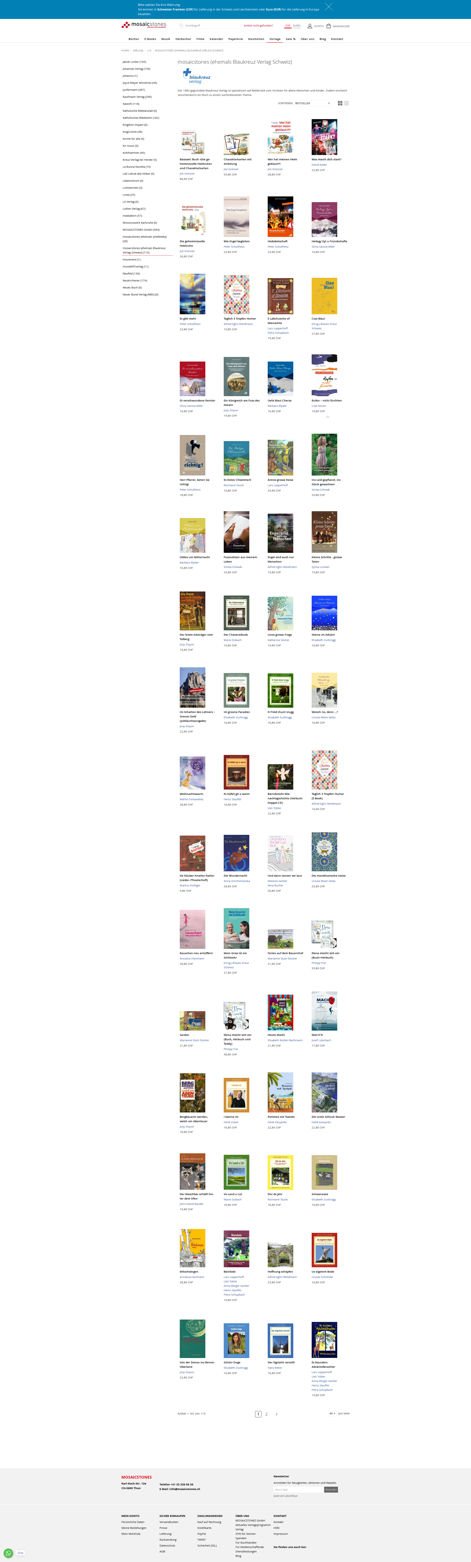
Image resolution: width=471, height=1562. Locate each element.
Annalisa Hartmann (192, 958)
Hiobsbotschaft (278, 241)
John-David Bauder (192, 1204)
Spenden (241, 1538)
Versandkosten (169, 1522)
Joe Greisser (187, 173)
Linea (129, 194)
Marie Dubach (233, 640)
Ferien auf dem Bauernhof (285, 953)
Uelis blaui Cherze (280, 400)
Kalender (216, 39)
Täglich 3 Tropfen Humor (240, 318)
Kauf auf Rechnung (209, 1522)
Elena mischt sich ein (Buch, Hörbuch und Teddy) (238, 1039)
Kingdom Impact (135, 124)
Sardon (184, 1035)
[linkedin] (307, 1552)
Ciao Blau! (318, 318)
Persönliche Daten (132, 1522)
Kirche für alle (133, 138)
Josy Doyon (231, 410)
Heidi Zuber (231, 1122)
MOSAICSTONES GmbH (141, 229)
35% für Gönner (246, 1533)
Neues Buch (132, 287)
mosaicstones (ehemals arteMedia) (145, 239)
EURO (297, 25)
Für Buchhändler (246, 1542)
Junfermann (134, 89)
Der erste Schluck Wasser (328, 1117)
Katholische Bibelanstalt (140, 110)
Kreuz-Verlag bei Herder (140, 159)
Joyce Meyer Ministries (140, 82)
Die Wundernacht (235, 876)
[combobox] (211, 26)
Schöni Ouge (232, 1362)
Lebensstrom (133, 180)
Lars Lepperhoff (278, 328)
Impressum (281, 1533)
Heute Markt (276, 1035)
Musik (165, 39)
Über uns (307, 39)
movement (131, 259)
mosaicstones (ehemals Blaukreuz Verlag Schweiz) (144, 250)
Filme (200, 39)
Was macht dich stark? (326, 159)
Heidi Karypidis (277, 1122)
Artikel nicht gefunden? (258, 25)
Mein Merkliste (130, 1533)
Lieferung (165, 1533)
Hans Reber (275, 1367)
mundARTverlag (135, 266)
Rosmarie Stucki (234, 485)
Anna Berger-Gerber (236, 1286)
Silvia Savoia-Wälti (323, 246)
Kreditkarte (204, 1528)
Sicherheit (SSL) (207, 1545)
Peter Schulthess (234, 246)
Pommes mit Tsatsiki (281, 1117)
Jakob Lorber (134, 62)
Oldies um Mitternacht (195, 557)
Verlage (275, 39)
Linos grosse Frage (280, 635)
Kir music (130, 145)
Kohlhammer (134, 152)
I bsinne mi (231, 1117)
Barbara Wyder (277, 406)
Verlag (239, 1529)
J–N (149, 50)
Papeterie (236, 39)
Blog (323, 39)
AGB (162, 1551)
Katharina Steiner (278, 640)
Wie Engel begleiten (237, 241)
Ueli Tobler (274, 808)
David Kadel (319, 164)
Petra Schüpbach (278, 332)
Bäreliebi (230, 1272)
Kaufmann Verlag (137, 96)
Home (125, 50)
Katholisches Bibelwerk (141, 117)
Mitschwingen (189, 1272)
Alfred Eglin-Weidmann (238, 324)
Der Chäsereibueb (236, 635)
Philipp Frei (319, 963)
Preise (163, 1528)
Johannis (130, 76)
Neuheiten (256, 39)
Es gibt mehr (188, 318)
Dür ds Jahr (275, 1194)
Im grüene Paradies (237, 712)
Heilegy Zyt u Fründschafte (329, 241)
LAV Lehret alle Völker (138, 173)
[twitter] (299, 1552)
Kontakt (337, 39)
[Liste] (346, 103)
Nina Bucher (275, 885)
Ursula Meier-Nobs (324, 717)
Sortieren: (285, 103)
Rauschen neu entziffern (196, 953)
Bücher (134, 39)
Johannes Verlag (136, 69)
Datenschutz (167, 1545)
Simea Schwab (321, 489)
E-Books (150, 39)
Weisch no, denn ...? (325, 712)
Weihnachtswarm (191, 794)
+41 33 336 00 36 (182, 1484)
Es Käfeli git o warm (236, 794)
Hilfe (276, 1528)
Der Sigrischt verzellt (281, 1362)
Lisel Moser (319, 406)
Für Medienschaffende (250, 1547)
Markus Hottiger (190, 885)
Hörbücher (183, 39)
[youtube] (283, 1552)
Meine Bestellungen (133, 1528)
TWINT (201, 1539)
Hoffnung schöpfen (280, 1272)
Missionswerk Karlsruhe (140, 222)
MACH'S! (317, 1035)
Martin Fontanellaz (191, 799)
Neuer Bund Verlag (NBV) (140, 294)
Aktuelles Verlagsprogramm (253, 1525)
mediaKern (132, 215)
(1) (327, 416)
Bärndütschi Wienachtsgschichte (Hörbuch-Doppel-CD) (285, 798)
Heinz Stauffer (233, 799)
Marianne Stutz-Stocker (282, 958)
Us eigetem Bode (323, 1272)
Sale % (291, 39)
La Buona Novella (136, 166)
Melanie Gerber (277, 881)
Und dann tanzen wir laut (285, 876)
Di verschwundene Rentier (197, 400)
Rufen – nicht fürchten (327, 400)
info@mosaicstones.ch (184, 1489)
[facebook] (276, 1552)
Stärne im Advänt (323, 635)
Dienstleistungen (246, 1551)
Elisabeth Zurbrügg (324, 640)
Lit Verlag (130, 201)
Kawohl (131, 103)
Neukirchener (135, 280)
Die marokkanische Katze (329, 876)
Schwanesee (320, 1194)
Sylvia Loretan (321, 567)
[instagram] (291, 1552)
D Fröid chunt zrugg (281, 712)
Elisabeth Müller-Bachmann (285, 1040)
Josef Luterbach (321, 1040)
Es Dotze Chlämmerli (237, 480)
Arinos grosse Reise (280, 480)
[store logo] (144, 24)
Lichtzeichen (132, 187)
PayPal (201, 1533)
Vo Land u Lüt (233, 1194)
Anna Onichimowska (237, 881)
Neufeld (131, 273)
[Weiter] (274, 1414)
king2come (132, 131)
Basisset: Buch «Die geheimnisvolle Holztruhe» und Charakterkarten (196, 163)
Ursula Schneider (322, 1277)
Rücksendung (168, 1539)
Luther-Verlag (134, 208)
